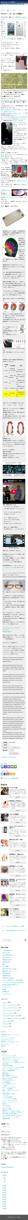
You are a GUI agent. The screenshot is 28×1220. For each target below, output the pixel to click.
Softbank (21, 404)
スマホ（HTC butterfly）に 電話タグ (17, 826)
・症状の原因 (5, 1074)
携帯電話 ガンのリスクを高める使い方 (17, 880)
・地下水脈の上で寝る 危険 (8, 1113)
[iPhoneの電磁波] (5, 818)
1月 (5, 1182)
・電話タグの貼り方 (6, 1079)
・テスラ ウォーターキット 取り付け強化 (12, 1067)
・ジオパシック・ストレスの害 (10, 1117)
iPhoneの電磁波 (14, 814)
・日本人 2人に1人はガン (8, 1087)
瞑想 (3, 964)
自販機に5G (5, 991)
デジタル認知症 (14, 909)
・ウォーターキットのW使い (9, 1098)
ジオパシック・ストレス (8, 1043)
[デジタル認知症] (5, 912)
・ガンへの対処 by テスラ (8, 1084)
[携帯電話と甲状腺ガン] (5, 804)
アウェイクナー (6, 987)
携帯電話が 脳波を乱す (16, 854)
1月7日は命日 (6, 973)
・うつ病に (4, 1085)
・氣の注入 (4, 1103)
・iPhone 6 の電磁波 (7, 1065)
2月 (5, 1179)
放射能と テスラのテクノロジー (10, 1041)
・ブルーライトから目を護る (9, 1077)
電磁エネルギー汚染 (22, 180)
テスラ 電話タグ (20, 122)
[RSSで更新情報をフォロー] (14, 774)
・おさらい (4, 1054)
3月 (5, 1177)
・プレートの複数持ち (7, 1088)
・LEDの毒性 (5, 1064)
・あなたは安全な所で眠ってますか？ (11, 1115)
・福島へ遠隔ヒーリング (8, 1075)
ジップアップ (6, 994)
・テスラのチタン (6, 1107)
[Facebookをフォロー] (5, 774)
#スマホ (4, 778)
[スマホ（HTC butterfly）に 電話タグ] (5, 829)
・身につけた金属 (6, 1108)
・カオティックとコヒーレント (10, 1102)
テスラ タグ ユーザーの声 (11, 627)
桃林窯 (3, 1046)
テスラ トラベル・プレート (13, 197)
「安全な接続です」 (8, 950)
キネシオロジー (5, 1044)
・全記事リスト (5, 1126)
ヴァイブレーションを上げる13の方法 (13, 982)
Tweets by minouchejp (7, 1167)
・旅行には (4, 1072)
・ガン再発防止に (6, 1082)
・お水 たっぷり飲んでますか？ (10, 1069)
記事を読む (18, 797)
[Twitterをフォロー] (2, 774)
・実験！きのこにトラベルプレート (11, 1059)
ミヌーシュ (5, 1026)
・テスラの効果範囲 (6, 1097)
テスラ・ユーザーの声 (7, 1038)
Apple (15, 404)
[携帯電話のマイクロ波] (5, 869)
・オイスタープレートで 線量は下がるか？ (13, 1062)
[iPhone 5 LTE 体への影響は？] (8, 766)
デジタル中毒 (13, 787)
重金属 (4, 989)
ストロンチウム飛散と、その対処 (15, 926)
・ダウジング (5, 1092)
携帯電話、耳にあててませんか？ (17, 894)
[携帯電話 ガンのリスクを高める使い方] (5, 883)
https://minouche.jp (17, 1137)
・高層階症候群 (5, 1118)
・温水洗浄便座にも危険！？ (9, 1093)
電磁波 (17, 778)
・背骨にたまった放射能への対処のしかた (13, 1112)
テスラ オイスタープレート (10, 1007)
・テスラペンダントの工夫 (8, 1055)
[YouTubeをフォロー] (8, 774)
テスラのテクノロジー (7, 1039)
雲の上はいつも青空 (8, 2)
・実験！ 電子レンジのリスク (10, 1090)
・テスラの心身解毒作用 (8, 1070)
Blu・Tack (16, 622)
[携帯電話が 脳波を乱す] (5, 858)
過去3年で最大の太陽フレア (10, 984)
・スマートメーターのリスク (9, 1100)
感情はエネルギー (7, 959)
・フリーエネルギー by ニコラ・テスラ (12, 1057)
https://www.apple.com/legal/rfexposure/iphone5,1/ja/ (14, 100)
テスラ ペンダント (8, 1013)
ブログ (6, 629)
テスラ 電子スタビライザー (10, 1015)
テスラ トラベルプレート (9, 1010)
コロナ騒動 (5, 966)
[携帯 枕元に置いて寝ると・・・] (5, 843)
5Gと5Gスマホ (6, 957)
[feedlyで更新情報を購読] (11, 774)
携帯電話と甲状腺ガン (16, 801)
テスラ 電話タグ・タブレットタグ (12, 1018)
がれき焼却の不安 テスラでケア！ (16, 930)
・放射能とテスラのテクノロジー (10, 1110)
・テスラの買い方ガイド (8, 1080)
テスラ (9, 778)
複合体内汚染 (6, 962)
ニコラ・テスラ (6, 1021)
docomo (9, 404)
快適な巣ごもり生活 (8, 978)
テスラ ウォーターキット (9, 1005)
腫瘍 (13, 778)
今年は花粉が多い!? (7, 955)
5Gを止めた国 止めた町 (9, 968)
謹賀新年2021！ (6, 975)
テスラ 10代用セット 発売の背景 (12, 980)
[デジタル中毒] (5, 791)
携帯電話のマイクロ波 (16, 866)
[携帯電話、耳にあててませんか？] (5, 897)
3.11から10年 (6, 952)
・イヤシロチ (5, 1095)
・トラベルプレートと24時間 (9, 1060)
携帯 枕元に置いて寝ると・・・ (16, 840)
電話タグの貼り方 (7, 631)
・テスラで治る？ (6, 1105)
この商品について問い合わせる (8, 757)
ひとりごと (5, 1023)
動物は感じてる (6, 971)
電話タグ (24, 130)
